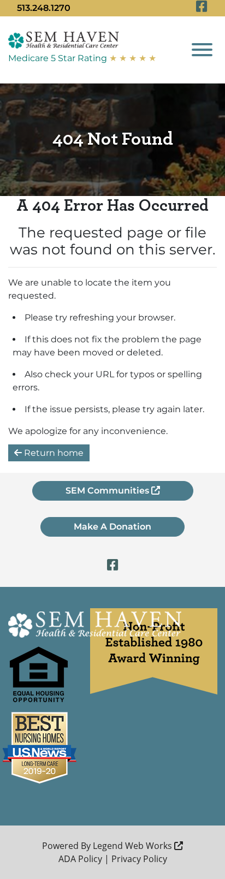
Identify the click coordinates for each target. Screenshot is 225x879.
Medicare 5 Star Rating (82, 58)
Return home (53, 453)
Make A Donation (112, 526)
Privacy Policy (139, 859)
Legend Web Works (133, 846)
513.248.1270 (43, 8)
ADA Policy (80, 859)
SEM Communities (108, 490)
